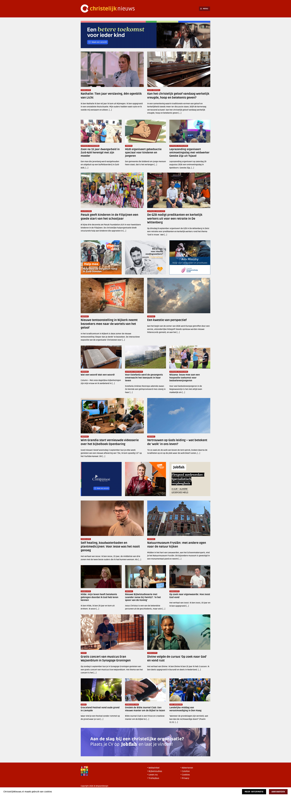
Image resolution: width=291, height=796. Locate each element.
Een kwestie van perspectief (167, 320)
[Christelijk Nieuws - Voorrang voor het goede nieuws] (109, 9)
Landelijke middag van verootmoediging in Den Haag (185, 709)
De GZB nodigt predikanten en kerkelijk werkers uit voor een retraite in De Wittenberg (174, 218)
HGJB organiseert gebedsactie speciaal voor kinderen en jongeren (143, 152)
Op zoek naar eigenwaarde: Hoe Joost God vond (189, 596)
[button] (204, 8)
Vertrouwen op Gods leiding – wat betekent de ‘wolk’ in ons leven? (177, 442)
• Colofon (185, 771)
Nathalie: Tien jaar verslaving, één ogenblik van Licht (111, 95)
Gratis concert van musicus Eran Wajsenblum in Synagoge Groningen (106, 658)
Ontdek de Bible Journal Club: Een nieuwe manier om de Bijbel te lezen (145, 709)
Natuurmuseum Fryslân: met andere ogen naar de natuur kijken (176, 544)
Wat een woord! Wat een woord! (98, 374)
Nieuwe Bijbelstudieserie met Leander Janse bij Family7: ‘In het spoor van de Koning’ (143, 597)
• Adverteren (187, 767)
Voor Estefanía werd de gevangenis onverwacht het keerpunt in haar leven (144, 377)
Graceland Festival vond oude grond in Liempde (100, 709)
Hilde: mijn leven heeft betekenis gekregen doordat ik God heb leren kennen (99, 597)
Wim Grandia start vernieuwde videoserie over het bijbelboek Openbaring (110, 442)
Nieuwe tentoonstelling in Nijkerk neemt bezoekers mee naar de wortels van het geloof (109, 324)
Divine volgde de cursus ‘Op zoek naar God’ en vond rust (177, 658)
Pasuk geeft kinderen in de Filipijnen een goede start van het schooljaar (109, 216)
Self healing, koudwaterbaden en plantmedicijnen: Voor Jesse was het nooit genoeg (110, 546)
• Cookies (185, 774)
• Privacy (185, 778)
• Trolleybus (153, 778)
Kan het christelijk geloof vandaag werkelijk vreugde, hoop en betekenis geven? (178, 95)
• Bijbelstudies (154, 771)
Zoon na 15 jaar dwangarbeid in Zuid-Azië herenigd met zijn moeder (100, 152)
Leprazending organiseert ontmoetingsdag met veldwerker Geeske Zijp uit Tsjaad (189, 152)
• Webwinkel (153, 767)
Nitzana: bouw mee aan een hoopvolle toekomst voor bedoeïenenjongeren (184, 377)
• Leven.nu (152, 774)
